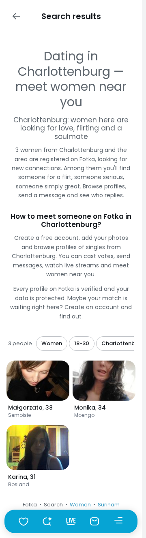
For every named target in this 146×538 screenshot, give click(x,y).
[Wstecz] (16, 16)
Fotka (30, 504)
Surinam (109, 504)
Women (80, 504)
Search (53, 504)
